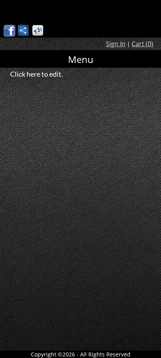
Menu (80, 59)
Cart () (142, 44)
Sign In (115, 44)
